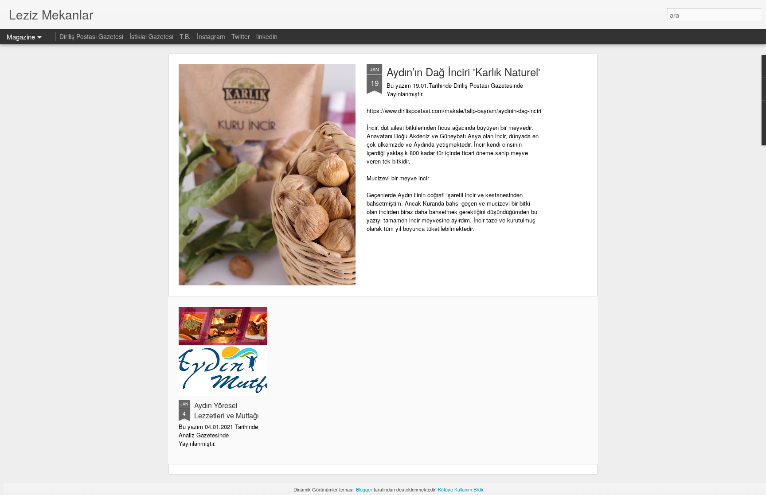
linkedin (266, 36)
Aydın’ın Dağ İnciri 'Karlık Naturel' (463, 71)
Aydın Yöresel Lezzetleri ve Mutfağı (226, 410)
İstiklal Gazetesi (152, 36)
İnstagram (212, 36)
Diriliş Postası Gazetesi (91, 36)
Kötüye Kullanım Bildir (460, 489)
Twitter (240, 36)
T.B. (186, 36)
